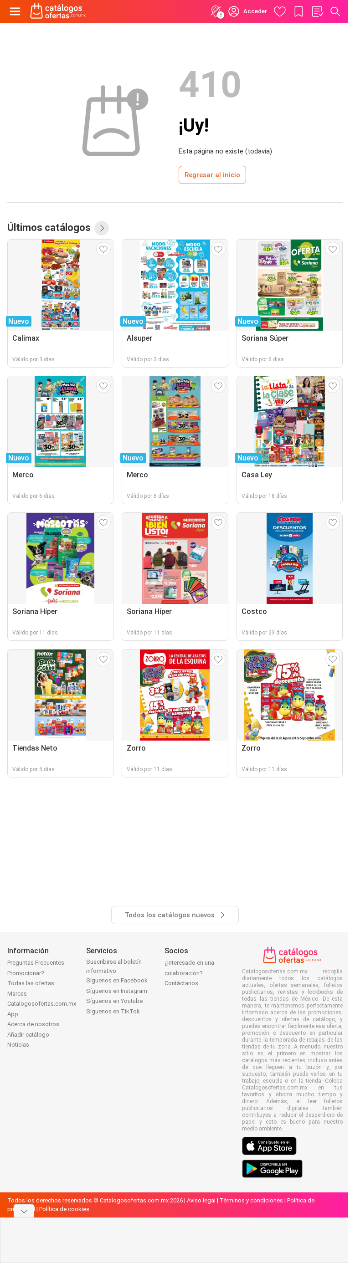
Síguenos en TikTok (113, 1011)
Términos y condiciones (251, 1200)
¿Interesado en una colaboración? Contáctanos (189, 973)
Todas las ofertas (30, 983)
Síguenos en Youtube (114, 1000)
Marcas (17, 993)
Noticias (18, 1044)
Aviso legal (201, 1200)
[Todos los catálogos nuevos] (101, 228)
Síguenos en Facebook (117, 980)
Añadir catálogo (28, 1034)
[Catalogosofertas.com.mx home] (58, 11)
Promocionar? (25, 973)
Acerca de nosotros (33, 1024)
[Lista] (317, 11)
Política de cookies (64, 1209)
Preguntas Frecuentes (35, 962)
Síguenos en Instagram (116, 990)
